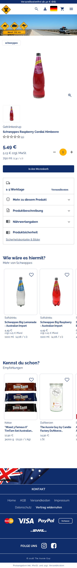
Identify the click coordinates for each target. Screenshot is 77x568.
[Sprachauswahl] (53, 9)
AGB (23, 500)
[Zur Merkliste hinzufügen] (31, 275)
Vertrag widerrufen (49, 507)
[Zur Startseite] (6, 13)
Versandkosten (40, 500)
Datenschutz (23, 507)
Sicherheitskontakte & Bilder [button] (23, 239)
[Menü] (71, 8)
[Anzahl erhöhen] (71, 152)
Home (12, 500)
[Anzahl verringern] (54, 152)
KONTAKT (38, 489)
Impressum (61, 500)
